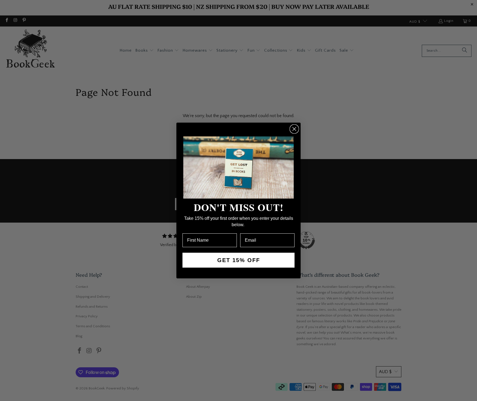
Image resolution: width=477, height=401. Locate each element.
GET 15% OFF (238, 260)
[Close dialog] (294, 129)
